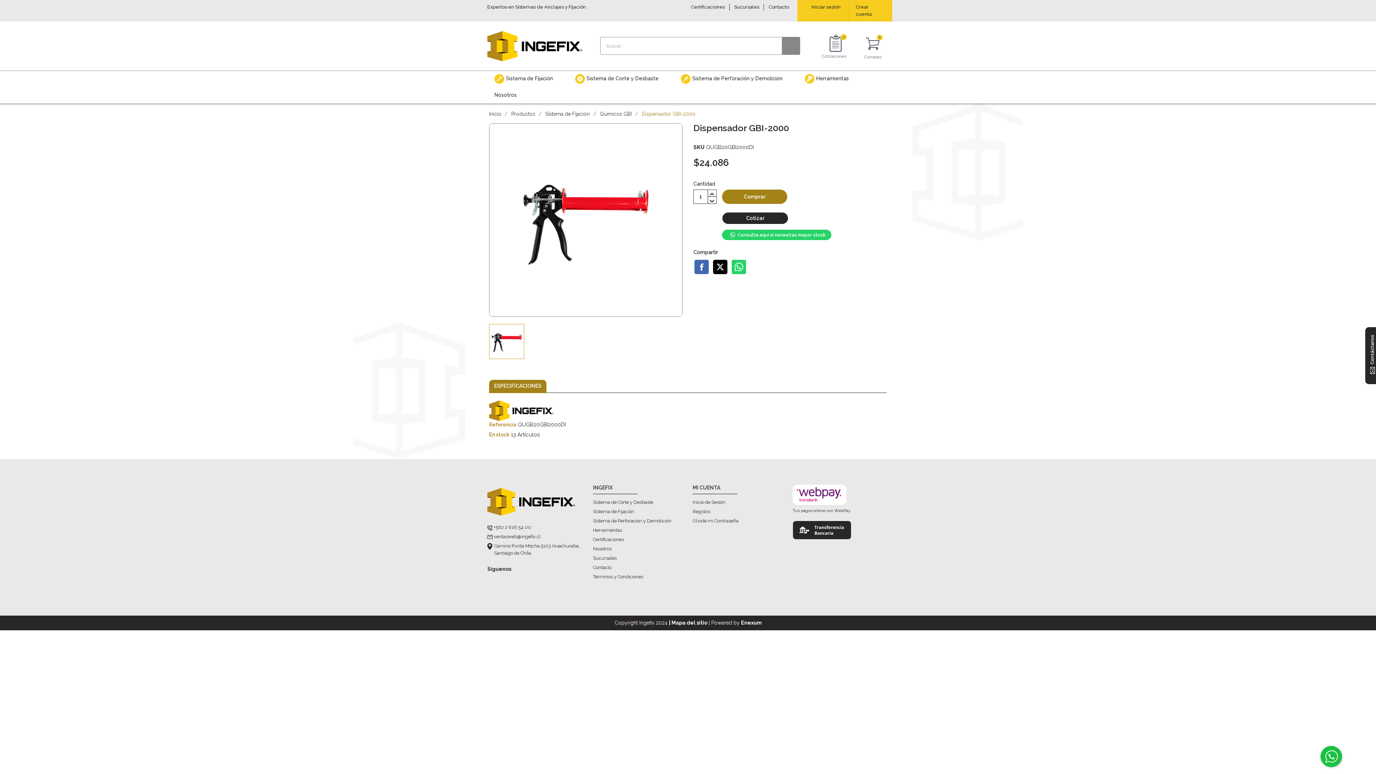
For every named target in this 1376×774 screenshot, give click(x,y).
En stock (499, 435)
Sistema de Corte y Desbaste (623, 502)
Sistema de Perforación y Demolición (632, 521)
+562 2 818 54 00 (512, 527)
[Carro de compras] (873, 45)
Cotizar (755, 218)
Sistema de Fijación (613, 511)
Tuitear (720, 267)
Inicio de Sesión (709, 502)
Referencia (502, 424)
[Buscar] (791, 45)
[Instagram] (506, 580)
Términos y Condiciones (618, 576)
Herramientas (607, 530)
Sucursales (746, 7)
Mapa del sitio (689, 623)
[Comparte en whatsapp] (739, 267)
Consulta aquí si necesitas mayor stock (781, 235)
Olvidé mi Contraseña (716, 521)
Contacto (779, 7)
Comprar (754, 197)
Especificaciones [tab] (517, 386)
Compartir (701, 267)
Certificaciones (708, 7)
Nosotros (602, 548)
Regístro (701, 511)
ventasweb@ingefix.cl (517, 536)
